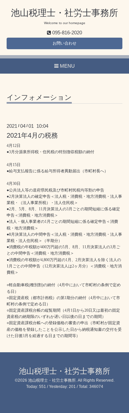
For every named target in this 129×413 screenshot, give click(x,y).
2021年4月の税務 (32, 135)
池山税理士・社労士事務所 (64, 13)
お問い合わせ (64, 43)
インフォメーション (39, 97)
